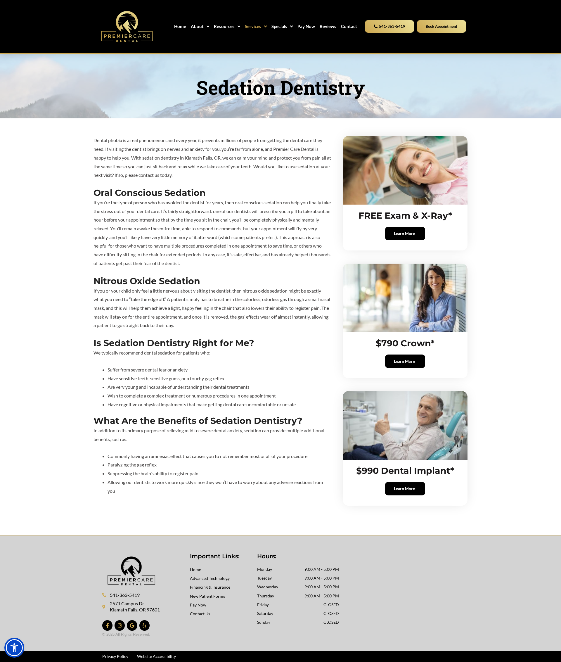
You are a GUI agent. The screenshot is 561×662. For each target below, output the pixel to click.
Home (195, 569)
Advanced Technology (210, 578)
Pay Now (198, 604)
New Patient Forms (207, 596)
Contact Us (200, 613)
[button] (14, 647)
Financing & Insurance (210, 587)
